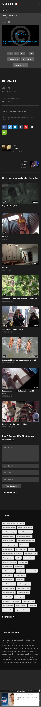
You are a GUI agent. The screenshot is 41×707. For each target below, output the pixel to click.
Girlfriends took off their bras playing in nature (19, 298)
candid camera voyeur (25, 527)
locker (18, 558)
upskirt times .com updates (11, 601)
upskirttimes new (29, 601)
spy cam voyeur (30, 117)
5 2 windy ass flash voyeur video (14, 424)
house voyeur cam (30, 553)
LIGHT (4, 22)
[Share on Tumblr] (21, 127)
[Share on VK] (32, 127)
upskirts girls (7, 597)
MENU (5, 10)
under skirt (20, 579)
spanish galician (20, 575)
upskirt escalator (8, 588)
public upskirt (7, 566)
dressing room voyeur (10, 545)
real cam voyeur (20, 117)
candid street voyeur (9, 532)
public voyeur (19, 566)
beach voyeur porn (9, 527)
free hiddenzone (10, 117)
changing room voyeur (24, 536)
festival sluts (24, 545)
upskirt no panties (8, 592)
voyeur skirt (32, 605)
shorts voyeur (7, 575)
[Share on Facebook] (4, 127)
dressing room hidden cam (26, 540)
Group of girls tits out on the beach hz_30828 (19, 360)
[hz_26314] (20, 193)
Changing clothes (8, 536)
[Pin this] (26, 127)
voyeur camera (20, 605)
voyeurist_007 (8, 440)
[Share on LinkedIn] (15, 127)
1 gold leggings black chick (12, 329)
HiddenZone (16, 98)
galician (31, 549)
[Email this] (4, 132)
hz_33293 (5, 236)
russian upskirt (32, 571)
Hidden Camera (7, 98)
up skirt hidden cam (23, 588)
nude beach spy (29, 558)
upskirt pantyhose (23, 592)
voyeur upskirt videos (22, 610)
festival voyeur (8, 549)
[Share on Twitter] (10, 127)
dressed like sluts (8, 540)
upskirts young (19, 597)
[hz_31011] (20, 148)
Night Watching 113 (9, 206)
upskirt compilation (24, 584)
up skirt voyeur (8, 605)
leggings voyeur (8, 558)
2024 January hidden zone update (13, 523)
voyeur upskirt (7, 610)
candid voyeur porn (25, 532)
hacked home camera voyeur (12, 553)
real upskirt (20, 571)
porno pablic (23, 562)
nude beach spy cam (9, 562)
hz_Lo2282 (6, 267)
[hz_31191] (20, 164)
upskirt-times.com (9, 584)
